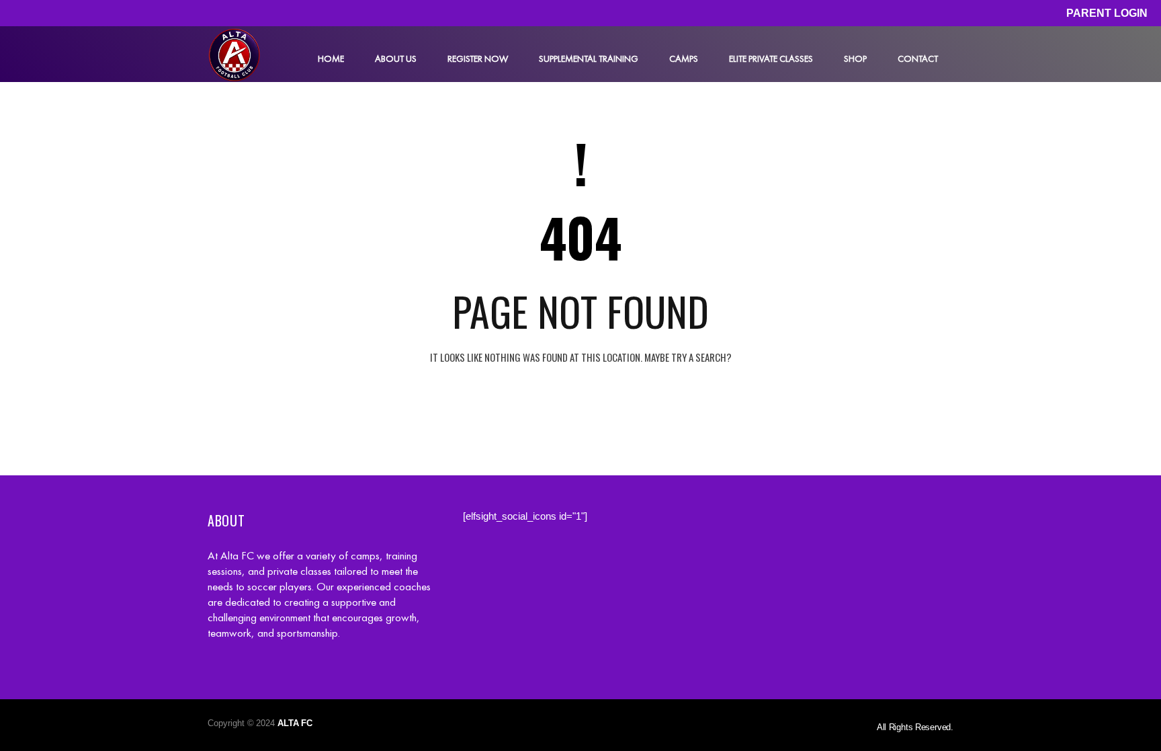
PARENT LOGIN (1107, 13)
